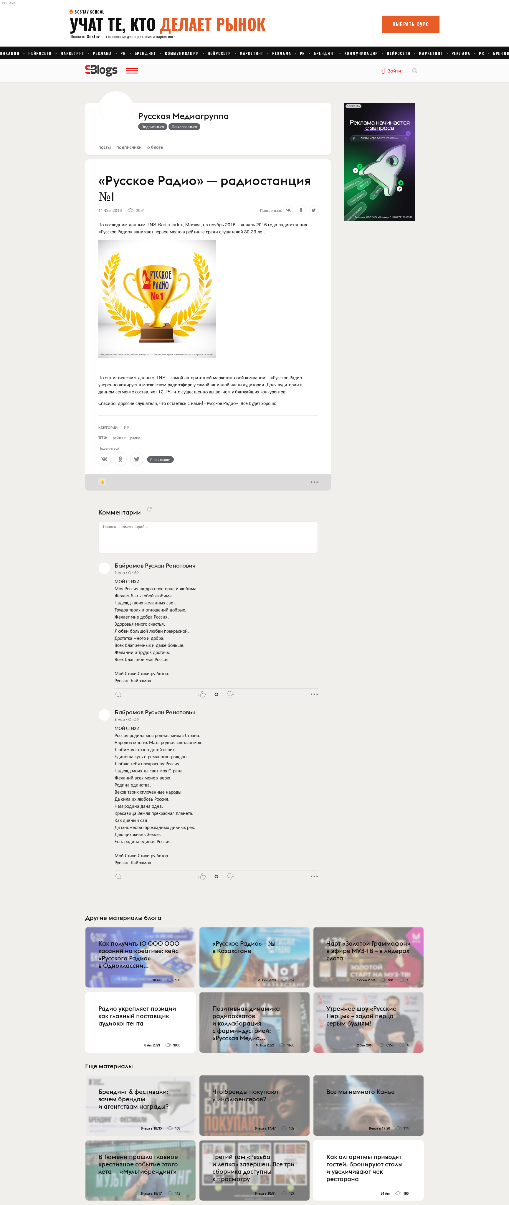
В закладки (160, 459)
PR (126, 427)
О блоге (155, 147)
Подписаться (152, 126)
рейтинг (119, 437)
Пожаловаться (184, 126)
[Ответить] (118, 694)
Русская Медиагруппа (183, 116)
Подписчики (129, 147)
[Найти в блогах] (415, 71)
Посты (104, 147)
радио (135, 437)
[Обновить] (149, 509)
